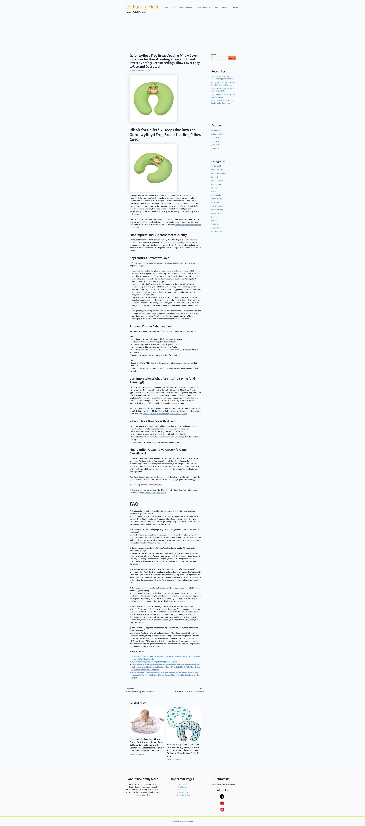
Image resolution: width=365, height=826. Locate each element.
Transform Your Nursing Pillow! (154, 493)
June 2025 (215, 145)
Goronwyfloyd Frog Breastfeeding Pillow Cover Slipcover (165, 414)
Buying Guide (216, 166)
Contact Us (182, 787)
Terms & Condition (182, 795)
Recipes (214, 217)
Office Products (217, 206)
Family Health (216, 184)
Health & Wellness (186, 7)
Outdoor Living (217, 210)
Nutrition (215, 202)
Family (173, 7)
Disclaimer (182, 790)
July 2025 (215, 141)
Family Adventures (218, 173)
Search (213, 55)
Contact (235, 7)
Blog (216, 7)
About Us (182, 784)
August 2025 (216, 138)
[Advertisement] (182, 29)
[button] (227, 7)
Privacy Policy (182, 792)
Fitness (214, 188)
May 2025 (215, 149)
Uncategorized (217, 231)
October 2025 (216, 130)
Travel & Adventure (203, 7)
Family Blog (216, 177)
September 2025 (217, 134)
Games (214, 192)
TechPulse (215, 224)
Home (165, 7)
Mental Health (217, 199)
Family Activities (217, 170)
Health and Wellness (219, 195)
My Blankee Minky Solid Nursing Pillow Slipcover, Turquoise (154, 662)
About (224, 7)
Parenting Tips (217, 213)
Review (132, 754)
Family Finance (217, 181)
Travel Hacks (216, 228)
